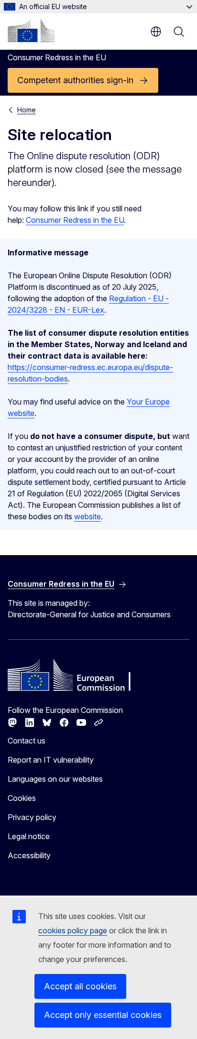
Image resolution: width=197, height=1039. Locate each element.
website (87, 516)
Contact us (26, 740)
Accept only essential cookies (103, 1015)
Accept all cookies (80, 986)
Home (26, 110)
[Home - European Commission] (31, 30)
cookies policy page (72, 930)
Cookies (22, 798)
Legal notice (29, 836)
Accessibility (29, 855)
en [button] (155, 31)
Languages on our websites (55, 779)
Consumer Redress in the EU (75, 220)
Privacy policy (32, 817)
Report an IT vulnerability (51, 760)
